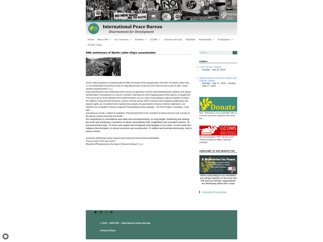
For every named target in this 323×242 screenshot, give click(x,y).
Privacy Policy (107, 230)
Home (91, 39)
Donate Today (95, 45)
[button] (5, 236)
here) (110, 89)
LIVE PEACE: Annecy (210, 67)
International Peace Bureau (214, 192)
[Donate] (218, 104)
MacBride (190, 39)
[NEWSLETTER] (218, 164)
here (140, 144)
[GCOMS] (218, 130)
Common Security (173, 39)
